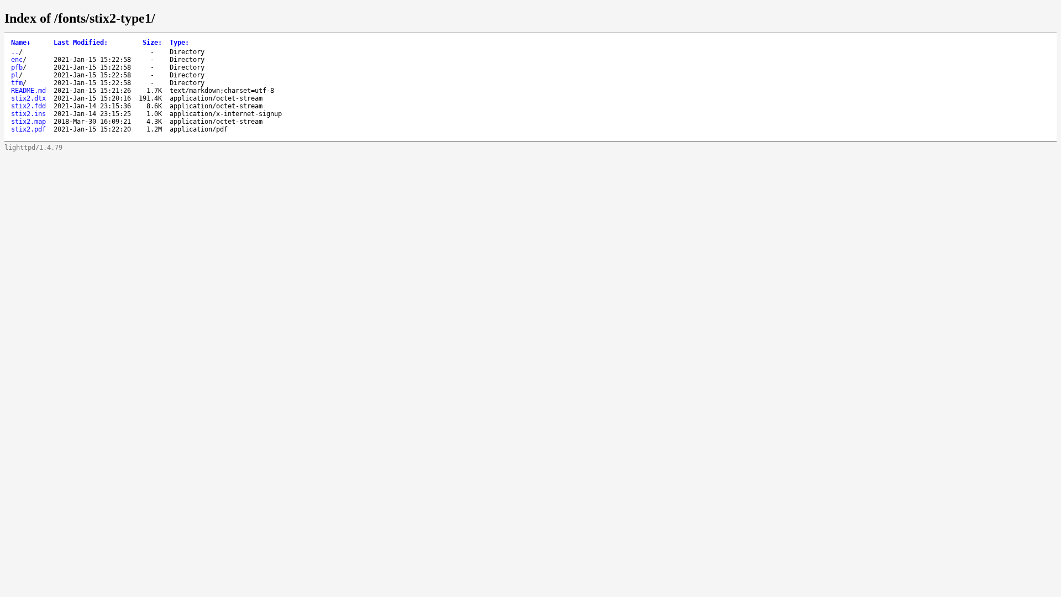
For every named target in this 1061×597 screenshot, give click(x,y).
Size (152, 42)
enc (17, 60)
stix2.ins (28, 114)
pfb (17, 67)
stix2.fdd (28, 106)
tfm (17, 83)
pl (15, 75)
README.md (28, 91)
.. (15, 52)
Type (179, 42)
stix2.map (28, 121)
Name (20, 42)
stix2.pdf (28, 129)
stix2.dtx (28, 98)
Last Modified (81, 42)
